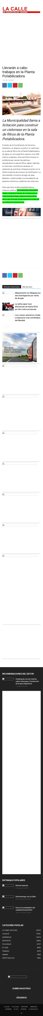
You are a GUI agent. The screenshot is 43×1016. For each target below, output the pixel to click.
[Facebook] (27, 3)
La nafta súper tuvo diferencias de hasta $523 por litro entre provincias (26, 306)
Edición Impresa (22, 885)
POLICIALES (15, 1007)
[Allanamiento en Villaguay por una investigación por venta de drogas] (8, 296)
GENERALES (33, 1007)
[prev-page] (3, 326)
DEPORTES (24, 1007)
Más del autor (27, 287)
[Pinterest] (15, 85)
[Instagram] (32, 3)
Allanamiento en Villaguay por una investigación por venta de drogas (28, 295)
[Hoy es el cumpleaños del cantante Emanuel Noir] (8, 910)
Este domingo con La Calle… (26, 896)
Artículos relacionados (12, 287)
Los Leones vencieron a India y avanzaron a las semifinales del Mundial (27, 318)
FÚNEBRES (8, 1009)
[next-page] (7, 326)
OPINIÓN (23, 1009)
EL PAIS (16, 1009)
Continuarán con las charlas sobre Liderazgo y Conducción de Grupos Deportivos (27, 681)
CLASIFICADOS (33, 1009)
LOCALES (7, 1007)
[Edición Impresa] (8, 888)
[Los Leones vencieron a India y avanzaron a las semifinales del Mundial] (8, 318)
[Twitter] (37, 3)
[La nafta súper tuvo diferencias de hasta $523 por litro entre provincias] (8, 307)
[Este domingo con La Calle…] (8, 899)
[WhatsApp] (20, 85)
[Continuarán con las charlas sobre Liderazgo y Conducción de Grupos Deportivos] (8, 682)
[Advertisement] (21, 37)
